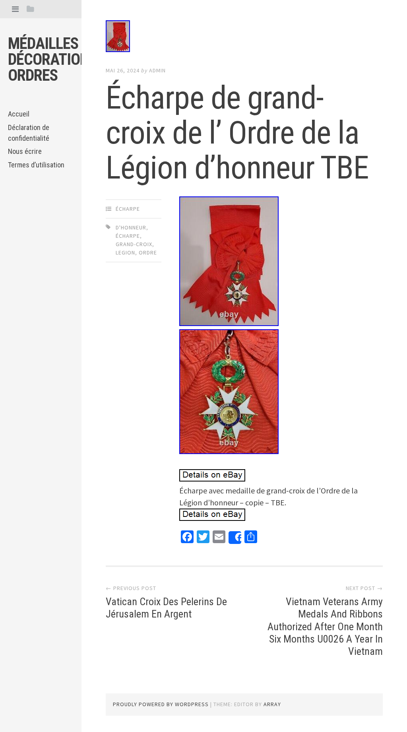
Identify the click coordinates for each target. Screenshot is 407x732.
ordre (148, 252)
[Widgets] (30, 9)
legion (125, 252)
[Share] (235, 537)
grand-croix (134, 244)
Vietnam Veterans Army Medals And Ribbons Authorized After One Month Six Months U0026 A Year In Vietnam (325, 626)
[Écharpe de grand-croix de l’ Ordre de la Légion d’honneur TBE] (244, 37)
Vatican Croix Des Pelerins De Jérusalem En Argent (166, 608)
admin (157, 70)
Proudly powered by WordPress (161, 704)
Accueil (18, 114)
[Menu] (15, 9)
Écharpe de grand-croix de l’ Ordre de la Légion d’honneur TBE (237, 132)
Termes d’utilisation (36, 165)
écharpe (128, 208)
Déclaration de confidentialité (28, 132)
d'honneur (131, 227)
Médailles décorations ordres (52, 59)
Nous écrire (25, 151)
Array (272, 704)
